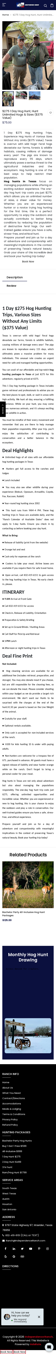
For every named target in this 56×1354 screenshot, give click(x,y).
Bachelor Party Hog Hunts (17, 1140)
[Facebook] (5, 1249)
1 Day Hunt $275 (11, 1156)
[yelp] (5, 1257)
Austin (5, 1198)
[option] (28, 55)
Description (15, 277)
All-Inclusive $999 (12, 1151)
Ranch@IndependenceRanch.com (25, 1240)
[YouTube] (31, 1249)
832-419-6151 (13, 1235)
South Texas (9, 1188)
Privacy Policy (10, 1119)
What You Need (11, 1093)
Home (5, 14)
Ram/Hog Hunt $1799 (14, 1172)
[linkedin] (14, 1249)
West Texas (9, 1193)
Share (3, 410)
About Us (7, 1087)
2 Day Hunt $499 (11, 1161)
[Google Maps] (14, 1257)
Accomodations (11, 1103)
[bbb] (31, 1257)
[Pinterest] (39, 1249)
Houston (7, 1204)
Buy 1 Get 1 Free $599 (14, 1146)
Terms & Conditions (13, 1114)
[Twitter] (22, 1249)
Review (11, 286)
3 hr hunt (7, 1167)
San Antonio (9, 1209)
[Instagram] (47, 1249)
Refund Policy (10, 1124)
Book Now (28, 261)
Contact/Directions (13, 1098)
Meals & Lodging (11, 1108)
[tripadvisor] (22, 1257)
